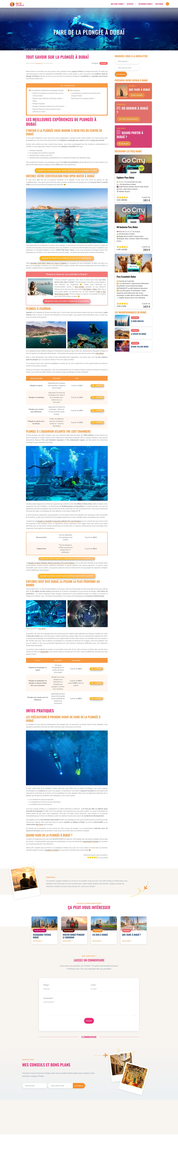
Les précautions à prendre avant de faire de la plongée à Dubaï (85, 94)
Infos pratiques (75, 90)
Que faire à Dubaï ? (117, 4)
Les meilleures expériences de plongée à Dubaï (47, 90)
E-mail (93, 985)
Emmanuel (38, 63)
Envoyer (89, 1021)
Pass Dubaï (159, 4)
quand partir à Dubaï (90, 841)
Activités (130, 4)
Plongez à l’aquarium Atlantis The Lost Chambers (48, 106)
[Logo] (17, 6)
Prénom (46, 985)
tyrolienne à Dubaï (51, 850)
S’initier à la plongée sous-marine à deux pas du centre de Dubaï (48, 94)
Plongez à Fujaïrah (39, 103)
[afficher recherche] (167, 3)
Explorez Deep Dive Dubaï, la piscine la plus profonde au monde (47, 110)
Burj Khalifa (79, 287)
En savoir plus (124, 143)
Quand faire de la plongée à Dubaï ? (82, 98)
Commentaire (48, 998)
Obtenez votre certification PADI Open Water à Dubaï (48, 100)
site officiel (42, 628)
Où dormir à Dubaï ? (146, 4)
